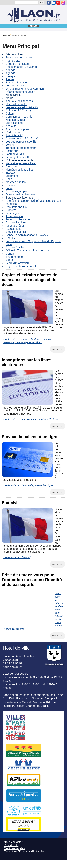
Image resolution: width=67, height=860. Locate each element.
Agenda (10, 69)
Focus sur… (13, 150)
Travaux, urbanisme (18, 219)
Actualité (11, 126)
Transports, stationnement (21, 147)
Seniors (10, 185)
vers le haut (57, 349)
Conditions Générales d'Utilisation (25, 851)
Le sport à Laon (15, 85)
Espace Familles (16, 222)
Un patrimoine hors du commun (25, 88)
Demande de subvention (21, 194)
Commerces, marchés (19, 116)
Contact (10, 253)
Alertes (10, 79)
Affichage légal (15, 225)
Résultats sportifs (16, 206)
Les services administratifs (22, 107)
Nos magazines (15, 119)
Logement (12, 175)
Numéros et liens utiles (20, 169)
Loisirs (10, 144)
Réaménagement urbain (20, 91)
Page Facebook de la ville (21, 266)
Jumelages (12, 213)
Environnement (15, 256)
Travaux (10, 172)
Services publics (16, 231)
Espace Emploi (15, 247)
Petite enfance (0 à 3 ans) (21, 66)
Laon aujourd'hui (16, 154)
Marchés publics (16, 182)
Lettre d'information (17, 263)
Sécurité (11, 238)
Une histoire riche (16, 104)
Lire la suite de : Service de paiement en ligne (28, 485)
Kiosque (11, 76)
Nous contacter (13, 842)
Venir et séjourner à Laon (21, 163)
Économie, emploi (17, 191)
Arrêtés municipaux (17, 129)
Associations (13, 228)
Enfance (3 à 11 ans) (18, 110)
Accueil (6, 35)
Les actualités (14, 122)
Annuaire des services (19, 101)
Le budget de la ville (18, 157)
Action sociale (14, 216)
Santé (9, 259)
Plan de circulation (17, 82)
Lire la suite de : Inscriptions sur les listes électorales (31, 419)
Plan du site (13, 60)
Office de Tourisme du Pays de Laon (28, 250)
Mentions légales (14, 848)
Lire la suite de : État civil (16, 557)
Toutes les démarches (19, 57)
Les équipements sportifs (21, 141)
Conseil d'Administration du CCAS (27, 235)
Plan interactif (14, 135)
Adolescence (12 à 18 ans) (22, 138)
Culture (10, 113)
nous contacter (12, 667)
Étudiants (11, 166)
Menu (33, 26)
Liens (9, 188)
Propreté (11, 210)
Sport (9, 178)
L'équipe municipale (18, 63)
